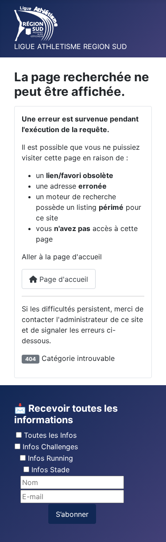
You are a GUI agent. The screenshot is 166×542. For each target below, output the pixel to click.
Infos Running (50, 458)
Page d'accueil (62, 279)
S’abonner (72, 514)
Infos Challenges (50, 446)
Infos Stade (50, 469)
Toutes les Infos (50, 435)
